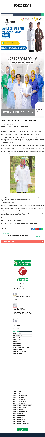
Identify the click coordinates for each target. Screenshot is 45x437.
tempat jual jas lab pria (18, 413)
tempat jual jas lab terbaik (19, 417)
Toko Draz (22, 6)
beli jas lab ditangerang (18, 335)
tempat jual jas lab (17, 393)
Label (16, 331)
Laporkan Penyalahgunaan (18, 288)
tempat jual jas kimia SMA (18, 391)
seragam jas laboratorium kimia (19, 389)
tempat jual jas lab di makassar (20, 401)
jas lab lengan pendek (18, 345)
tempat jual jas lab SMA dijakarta (20, 415)
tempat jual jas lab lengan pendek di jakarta (22, 407)
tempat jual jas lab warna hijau (19, 419)
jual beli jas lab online (18, 349)
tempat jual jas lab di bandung (19, 397)
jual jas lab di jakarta (18, 353)
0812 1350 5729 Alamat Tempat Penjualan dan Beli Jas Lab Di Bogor (21, 298)
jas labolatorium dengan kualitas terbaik (21, 347)
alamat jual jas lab (17, 333)
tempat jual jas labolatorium (19, 421)
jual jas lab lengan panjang (19, 355)
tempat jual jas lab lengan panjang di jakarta (22, 405)
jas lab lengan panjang (18, 343)
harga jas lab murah (17, 339)
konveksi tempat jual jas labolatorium (21, 385)
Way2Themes (10, 434)
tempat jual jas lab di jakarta (19, 399)
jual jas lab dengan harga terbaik (20, 351)
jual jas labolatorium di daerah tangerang (21, 363)
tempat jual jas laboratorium (19, 426)
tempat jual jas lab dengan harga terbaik (21, 395)
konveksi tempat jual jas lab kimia (20, 383)
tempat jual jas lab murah (18, 409)
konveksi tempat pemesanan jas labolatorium (22, 387)
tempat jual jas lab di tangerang (20, 403)
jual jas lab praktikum (18, 359)
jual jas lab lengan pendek (19, 357)
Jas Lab (15, 341)
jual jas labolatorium (18, 361)
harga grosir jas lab (17, 337)
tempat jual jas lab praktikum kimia (20, 411)
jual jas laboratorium (18, 365)
